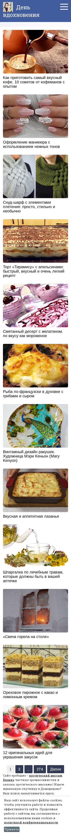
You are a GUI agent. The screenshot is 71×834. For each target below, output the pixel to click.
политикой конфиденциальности (31, 822)
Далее (55, 769)
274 (40, 769)
